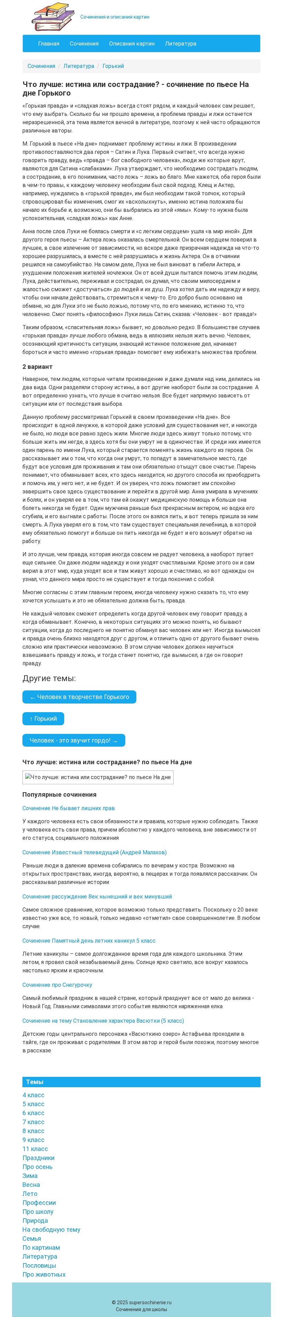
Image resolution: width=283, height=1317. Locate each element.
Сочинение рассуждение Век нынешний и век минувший (97, 896)
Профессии (39, 1202)
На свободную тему (51, 1229)
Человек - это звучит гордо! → (74, 740)
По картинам (41, 1247)
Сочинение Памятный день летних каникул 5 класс (89, 940)
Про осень (37, 1166)
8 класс (33, 1130)
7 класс (33, 1122)
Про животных (44, 1274)
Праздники (38, 1157)
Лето (29, 1193)
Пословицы (39, 1265)
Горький (113, 66)
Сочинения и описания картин (114, 17)
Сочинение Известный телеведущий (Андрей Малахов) (94, 852)
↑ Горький (43, 718)
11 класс (35, 1148)
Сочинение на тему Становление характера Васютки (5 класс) (103, 1021)
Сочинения (84, 43)
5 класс (33, 1104)
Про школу (37, 1211)
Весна (31, 1184)
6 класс (33, 1113)
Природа (35, 1220)
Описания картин (132, 43)
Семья (31, 1238)
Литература (180, 43)
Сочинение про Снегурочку (57, 985)
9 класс (33, 1139)
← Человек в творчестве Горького (79, 696)
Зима (30, 1175)
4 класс (33, 1095)
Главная (48, 43)
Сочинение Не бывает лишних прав (68, 808)
